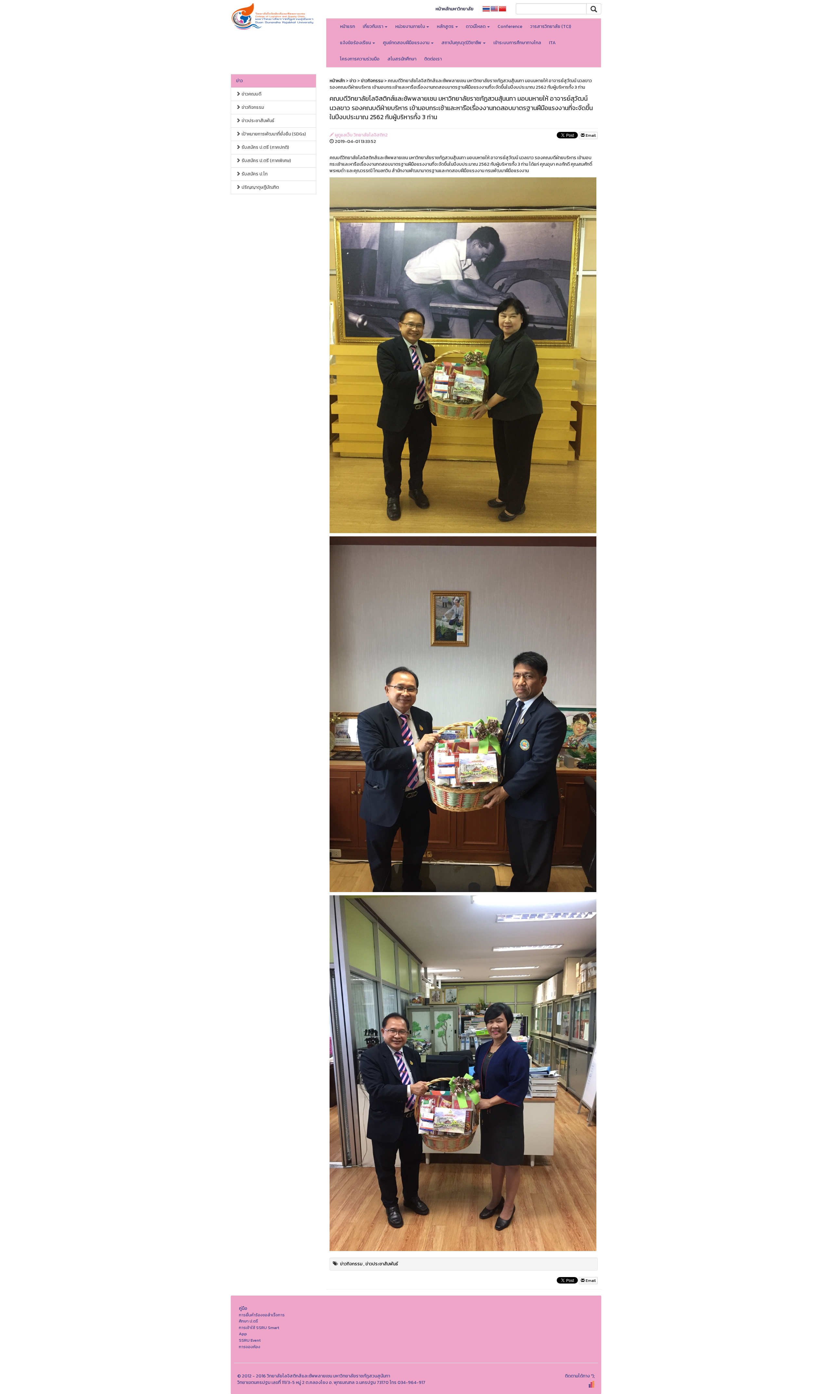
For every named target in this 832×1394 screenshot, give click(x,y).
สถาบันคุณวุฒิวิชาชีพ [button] (461, 42)
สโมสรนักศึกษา (401, 59)
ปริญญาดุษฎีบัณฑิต (259, 187)
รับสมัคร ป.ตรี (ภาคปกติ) (264, 147)
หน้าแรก (347, 26)
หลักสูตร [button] (446, 26)
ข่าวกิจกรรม (252, 107)
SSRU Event (250, 1340)
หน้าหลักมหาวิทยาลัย (455, 9)
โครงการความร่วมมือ (360, 59)
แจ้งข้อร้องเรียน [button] (356, 42)
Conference (510, 26)
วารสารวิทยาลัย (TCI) (550, 26)
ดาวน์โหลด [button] (476, 26)
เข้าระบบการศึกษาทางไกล (517, 42)
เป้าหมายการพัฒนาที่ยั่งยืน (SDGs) (273, 134)
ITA (552, 42)
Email (590, 135)
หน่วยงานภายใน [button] (410, 26)
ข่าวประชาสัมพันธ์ (257, 120)
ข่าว (239, 80)
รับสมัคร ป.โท (253, 174)
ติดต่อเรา (433, 59)
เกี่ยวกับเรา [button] (373, 26)
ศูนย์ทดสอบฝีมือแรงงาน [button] (406, 42)
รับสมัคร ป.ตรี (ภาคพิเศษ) (265, 160)
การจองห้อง (249, 1347)
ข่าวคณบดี (250, 94)
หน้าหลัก (337, 80)
